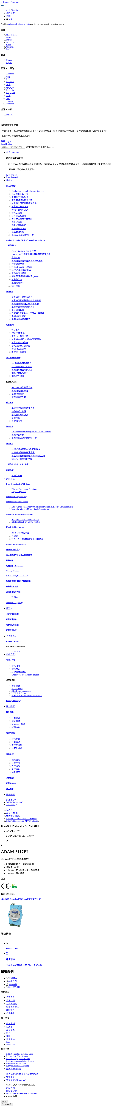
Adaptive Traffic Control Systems (25, 519)
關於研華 (10, 706)
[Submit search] (50, 147)
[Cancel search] (53, 147)
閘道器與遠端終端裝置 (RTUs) (25, 276)
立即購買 (13, 978)
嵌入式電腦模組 (19, 225)
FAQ (8, 1042)
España (9, 62)
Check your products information (25, 675)
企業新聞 (10, 1000)
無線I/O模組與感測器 (21, 270)
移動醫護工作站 (19, 411)
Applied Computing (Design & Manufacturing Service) (26, 240)
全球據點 (16, 769)
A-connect (10, 1044)
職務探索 (16, 760)
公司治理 (16, 742)
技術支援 (10, 654)
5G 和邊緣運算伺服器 (21, 363)
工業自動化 (10, 245)
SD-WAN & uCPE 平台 (22, 366)
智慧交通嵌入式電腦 (21, 346)
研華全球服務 (11, 619)
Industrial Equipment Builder (17, 502)
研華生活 (16, 763)
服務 (8, 608)
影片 (8, 1033)
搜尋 (8, 16)
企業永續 (9, 778)
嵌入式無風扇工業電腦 (22, 219)
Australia (10, 74)
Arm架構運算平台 (20, 194)
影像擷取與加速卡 (20, 397)
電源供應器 (17, 475)
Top (5, 1101)
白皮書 (9, 1027)
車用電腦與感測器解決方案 (24, 438)
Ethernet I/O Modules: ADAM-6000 (21, 818)
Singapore (10, 92)
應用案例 (10, 1023)
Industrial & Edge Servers (16, 497)
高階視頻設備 (18, 394)
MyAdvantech (12, 177)
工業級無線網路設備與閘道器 (25, 304)
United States (11, 35)
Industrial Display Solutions (16, 576)
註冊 (8, 10)
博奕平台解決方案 (20, 210)
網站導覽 (10, 1088)
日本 (8, 84)
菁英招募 (9, 754)
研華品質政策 (11, 630)
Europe (9, 60)
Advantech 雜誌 (18, 724)
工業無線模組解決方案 (22, 200)
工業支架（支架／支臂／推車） (18, 464)
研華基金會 (10, 783)
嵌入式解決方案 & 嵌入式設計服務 (19, 555)
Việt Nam (10, 104)
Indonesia (10, 81)
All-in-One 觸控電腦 (20, 533)
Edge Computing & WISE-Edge (18, 484)
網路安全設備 (18, 376)
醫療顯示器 (17, 421)
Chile (8, 44)
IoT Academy (17, 688)
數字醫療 (9, 403)
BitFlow (15, 597)
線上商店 (10, 800)
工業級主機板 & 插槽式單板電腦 (26, 339)
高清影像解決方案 (13, 592)
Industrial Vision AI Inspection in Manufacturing (32, 509)
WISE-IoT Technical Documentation (27, 695)
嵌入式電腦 (10, 186)
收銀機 (15, 536)
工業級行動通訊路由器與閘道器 (26, 300)
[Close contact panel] (2, 939)
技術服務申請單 (19, 672)
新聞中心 (16, 727)
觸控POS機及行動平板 (22, 459)
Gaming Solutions (12, 571)
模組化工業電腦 (19, 349)
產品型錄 (5, 899)
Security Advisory (13, 701)
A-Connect (10, 805)
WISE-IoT (16, 651)
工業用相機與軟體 (20, 391)
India (8, 79)
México (9, 40)
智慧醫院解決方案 (20, 415)
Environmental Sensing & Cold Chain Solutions (31, 432)
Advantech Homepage (10, 2)
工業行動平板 (18, 435)
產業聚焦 (10, 1030)
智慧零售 (9, 444)
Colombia (10, 47)
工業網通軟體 (18, 310)
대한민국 (10, 88)
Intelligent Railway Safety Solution (26, 522)
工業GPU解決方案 (20, 336)
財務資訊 (16, 739)
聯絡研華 (10, 794)
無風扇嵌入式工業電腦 (22, 267)
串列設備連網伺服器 (21, 319)
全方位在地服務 (12, 614)
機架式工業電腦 (19, 352)
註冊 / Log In (12, 152)
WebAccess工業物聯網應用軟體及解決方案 (31, 254)
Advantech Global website (19, 24)
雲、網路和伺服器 (13, 358)
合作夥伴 (10, 636)
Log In (15, 10)
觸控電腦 (16, 286)
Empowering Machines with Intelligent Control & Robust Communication (42, 507)
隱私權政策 (11, 1091)
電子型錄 (10, 1039)
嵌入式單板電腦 (19, 216)
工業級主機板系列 (20, 197)
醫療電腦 (16, 418)
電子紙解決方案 (19, 228)
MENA (9, 115)
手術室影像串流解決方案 (23, 408)
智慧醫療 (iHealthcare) (14, 566)
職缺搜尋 (10, 1010)
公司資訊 (16, 718)
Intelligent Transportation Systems (19, 514)
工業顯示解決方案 (20, 206)
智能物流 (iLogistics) (14, 603)
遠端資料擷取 (18, 283)
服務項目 (16, 666)
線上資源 (16, 686)
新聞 (8, 1036)
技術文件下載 (34, 899)
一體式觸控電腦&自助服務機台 (26, 449)
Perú (8, 49)
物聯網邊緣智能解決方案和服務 (18, 581)
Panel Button (6, 144)
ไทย (8, 98)
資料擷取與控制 (19, 273)
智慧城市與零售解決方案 (23, 452)
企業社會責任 (12, 1007)
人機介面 (16, 257)
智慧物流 (9, 427)
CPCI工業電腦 (18, 333)
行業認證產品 (18, 264)
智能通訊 (9, 292)
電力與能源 (17, 279)
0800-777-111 (14, 987)
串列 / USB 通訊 (19, 316)
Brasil (8, 37)
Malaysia (10, 90)
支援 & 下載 (11, 660)
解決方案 (10, 479)
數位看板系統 (18, 232)
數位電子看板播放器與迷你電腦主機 (28, 456)
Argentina (10, 42)
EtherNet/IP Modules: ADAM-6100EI (22, 821)
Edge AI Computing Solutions (24, 489)
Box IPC (15, 330)
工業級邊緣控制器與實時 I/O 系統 (27, 261)
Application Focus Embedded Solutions (28, 191)
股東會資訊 (17, 748)
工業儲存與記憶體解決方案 (24, 203)
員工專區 (9, 789)
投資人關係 (10, 733)
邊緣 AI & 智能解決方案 (23, 235)
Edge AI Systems (19, 491)
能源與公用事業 (12, 550)
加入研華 (16, 772)
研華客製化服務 (12, 587)
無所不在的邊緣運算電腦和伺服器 (27, 539)
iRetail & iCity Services (15, 527)
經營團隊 (16, 721)
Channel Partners (13, 641)
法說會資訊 (17, 745)
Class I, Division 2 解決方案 (24, 251)
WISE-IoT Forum (19, 693)
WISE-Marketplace (14, 802)
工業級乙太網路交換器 (22, 297)
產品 (8, 180)
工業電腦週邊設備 (20, 342)
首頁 (8, 810)
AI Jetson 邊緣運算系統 (22, 387)
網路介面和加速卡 (20, 373)
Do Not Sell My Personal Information (21, 1093)
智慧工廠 (9, 560)
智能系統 (9, 325)
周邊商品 (9, 470)
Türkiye (9, 101)
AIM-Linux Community (22, 691)
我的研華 (10, 13)
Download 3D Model (19, 899)
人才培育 (16, 766)
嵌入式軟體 (17, 213)
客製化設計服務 (12, 625)
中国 (8, 77)
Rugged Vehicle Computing (16, 544)
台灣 (10, 19)
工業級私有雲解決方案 (22, 370)
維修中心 (16, 669)
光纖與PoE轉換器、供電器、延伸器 (28, 313)
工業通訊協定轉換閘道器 (23, 307)
